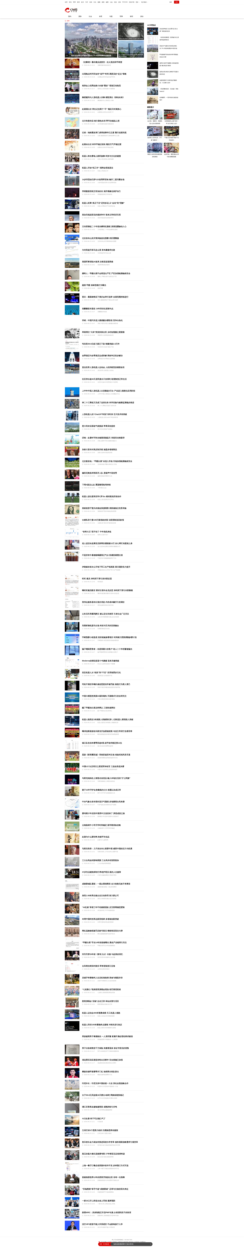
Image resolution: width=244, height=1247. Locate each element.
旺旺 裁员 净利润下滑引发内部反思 (97, 579)
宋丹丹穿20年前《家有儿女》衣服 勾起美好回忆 (102, 954)
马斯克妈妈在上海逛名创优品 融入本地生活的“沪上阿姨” (106, 778)
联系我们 (115, 1242)
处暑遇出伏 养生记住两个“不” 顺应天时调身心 (101, 109)
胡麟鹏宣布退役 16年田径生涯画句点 (97, 309)
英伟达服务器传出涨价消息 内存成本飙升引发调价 (103, 602)
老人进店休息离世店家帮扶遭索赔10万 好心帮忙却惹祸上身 (107, 543)
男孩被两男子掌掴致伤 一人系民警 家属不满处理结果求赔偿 (107, 1036)
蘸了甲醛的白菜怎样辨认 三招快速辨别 (98, 708)
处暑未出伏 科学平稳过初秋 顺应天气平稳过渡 (101, 144)
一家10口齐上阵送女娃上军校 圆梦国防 (98, 1201)
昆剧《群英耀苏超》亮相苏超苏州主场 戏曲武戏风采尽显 (106, 755)
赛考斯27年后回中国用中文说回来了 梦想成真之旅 (103, 813)
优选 (115, 2)
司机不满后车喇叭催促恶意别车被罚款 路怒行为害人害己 (106, 684)
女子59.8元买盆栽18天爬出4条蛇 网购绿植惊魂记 (103, 1095)
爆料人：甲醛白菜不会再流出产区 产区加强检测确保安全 (106, 273)
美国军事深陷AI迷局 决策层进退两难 (97, 262)
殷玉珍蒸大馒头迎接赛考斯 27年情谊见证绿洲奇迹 (103, 1154)
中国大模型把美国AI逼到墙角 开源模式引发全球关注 (104, 696)
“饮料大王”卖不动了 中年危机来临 (96, 532)
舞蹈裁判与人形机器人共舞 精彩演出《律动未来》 (103, 97)
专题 (110, 16)
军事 (74, 2)
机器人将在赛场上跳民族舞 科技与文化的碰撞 (101, 156)
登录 (176, 2)
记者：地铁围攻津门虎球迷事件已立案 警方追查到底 (104, 133)
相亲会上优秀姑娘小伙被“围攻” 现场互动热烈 (101, 86)
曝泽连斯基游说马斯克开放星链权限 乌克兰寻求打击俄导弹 (107, 731)
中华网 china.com (71, 10)
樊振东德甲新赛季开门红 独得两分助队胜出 (100, 1072)
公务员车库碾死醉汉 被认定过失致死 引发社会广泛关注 (105, 614)
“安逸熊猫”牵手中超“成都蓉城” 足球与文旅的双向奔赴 (105, 1189)
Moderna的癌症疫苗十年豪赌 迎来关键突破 (100, 661)
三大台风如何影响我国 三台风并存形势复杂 (100, 860)
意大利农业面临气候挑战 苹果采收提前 (98, 426)
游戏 (90, 2)
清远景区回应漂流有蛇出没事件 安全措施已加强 (102, 1060)
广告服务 (109, 1242)
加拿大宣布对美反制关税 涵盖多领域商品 (99, 449)
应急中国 (131, 2)
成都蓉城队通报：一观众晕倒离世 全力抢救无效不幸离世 (106, 884)
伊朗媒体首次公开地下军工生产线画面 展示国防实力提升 (106, 567)
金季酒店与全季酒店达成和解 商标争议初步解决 (102, 356)
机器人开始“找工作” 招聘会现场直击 (97, 168)
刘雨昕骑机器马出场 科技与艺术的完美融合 (100, 626)
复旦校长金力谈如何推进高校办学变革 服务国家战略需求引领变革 (110, 1142)
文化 (95, 2)
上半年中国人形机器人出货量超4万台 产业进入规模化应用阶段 (108, 391)
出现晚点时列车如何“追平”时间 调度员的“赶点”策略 (104, 74)
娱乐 (82, 2)
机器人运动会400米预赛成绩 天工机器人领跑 (101, 1013)
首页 (66, 2)
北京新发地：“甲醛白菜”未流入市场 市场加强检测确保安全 (107, 461)
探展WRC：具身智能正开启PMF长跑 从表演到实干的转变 (106, 1212)
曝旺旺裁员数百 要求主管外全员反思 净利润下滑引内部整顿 (107, 590)
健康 (107, 2)
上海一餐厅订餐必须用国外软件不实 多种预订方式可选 (105, 1165)
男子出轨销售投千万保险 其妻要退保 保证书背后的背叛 (105, 1048)
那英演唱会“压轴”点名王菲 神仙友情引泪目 (100, 1001)
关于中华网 (103, 1242)
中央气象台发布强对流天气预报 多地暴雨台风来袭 (103, 802)
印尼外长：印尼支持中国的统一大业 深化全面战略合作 (105, 1083)
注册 (170, 2)
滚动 (141, 16)
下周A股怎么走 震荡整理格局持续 (96, 485)
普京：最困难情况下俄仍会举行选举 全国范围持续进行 (105, 297)
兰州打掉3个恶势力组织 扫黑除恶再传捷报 (100, 1130)
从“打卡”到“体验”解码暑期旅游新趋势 (125, 1244)
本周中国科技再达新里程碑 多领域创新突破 (100, 919)
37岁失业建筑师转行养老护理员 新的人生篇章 (101, 872)
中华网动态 (143, 1242)
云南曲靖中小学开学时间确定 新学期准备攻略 (101, 825)
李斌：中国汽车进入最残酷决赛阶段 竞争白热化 (102, 320)
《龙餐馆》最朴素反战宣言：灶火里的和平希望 (102, 62)
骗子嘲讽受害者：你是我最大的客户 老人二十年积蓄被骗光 (107, 649)
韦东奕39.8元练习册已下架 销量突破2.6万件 (101, 344)
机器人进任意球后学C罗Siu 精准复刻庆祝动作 (101, 496)
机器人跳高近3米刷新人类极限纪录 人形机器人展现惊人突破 (107, 719)
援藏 (99, 2)
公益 (111, 2)
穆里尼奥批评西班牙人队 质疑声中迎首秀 (99, 473)
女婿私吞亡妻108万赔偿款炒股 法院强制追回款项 (103, 520)
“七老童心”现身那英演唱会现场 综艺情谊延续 (101, 989)
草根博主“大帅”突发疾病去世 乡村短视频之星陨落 (103, 332)
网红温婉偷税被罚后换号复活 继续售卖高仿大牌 (102, 931)
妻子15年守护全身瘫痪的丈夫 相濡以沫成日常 (101, 790)
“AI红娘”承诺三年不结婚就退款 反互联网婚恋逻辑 (103, 907)
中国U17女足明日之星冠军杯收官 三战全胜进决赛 (103, 766)
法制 (119, 2)
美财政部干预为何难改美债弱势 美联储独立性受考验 (104, 508)
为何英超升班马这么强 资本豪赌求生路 (98, 250)
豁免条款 (131, 1242)
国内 (69, 16)
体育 (100, 16)
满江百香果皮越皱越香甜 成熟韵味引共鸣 (99, 1107)
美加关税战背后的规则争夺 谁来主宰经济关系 (101, 215)
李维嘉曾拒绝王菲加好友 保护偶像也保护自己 (101, 191)
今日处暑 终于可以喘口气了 (94, 1118)
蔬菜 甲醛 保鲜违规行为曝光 (94, 285)
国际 (80, 16)
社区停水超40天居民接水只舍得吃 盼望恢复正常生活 (104, 379)
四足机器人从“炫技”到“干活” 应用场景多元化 (101, 672)
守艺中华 (125, 2)
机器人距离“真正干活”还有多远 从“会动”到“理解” (103, 203)
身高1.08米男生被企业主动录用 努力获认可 (100, 895)
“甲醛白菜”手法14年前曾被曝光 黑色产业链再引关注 (104, 942)
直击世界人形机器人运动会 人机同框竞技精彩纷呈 (103, 367)
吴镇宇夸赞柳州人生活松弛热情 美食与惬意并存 (102, 978)
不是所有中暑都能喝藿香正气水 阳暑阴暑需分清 (102, 555)
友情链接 (136, 1242)
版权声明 (126, 1242)
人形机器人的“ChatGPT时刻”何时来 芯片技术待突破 (104, 414)
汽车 (86, 2)
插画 (103, 2)
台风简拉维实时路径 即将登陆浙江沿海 (98, 966)
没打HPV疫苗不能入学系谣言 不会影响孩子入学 (102, 1224)
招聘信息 (120, 1242)
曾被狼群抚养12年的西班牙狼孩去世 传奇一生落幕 (103, 1177)
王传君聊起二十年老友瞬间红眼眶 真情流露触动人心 (104, 226)
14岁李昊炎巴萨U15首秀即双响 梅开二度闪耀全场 (103, 179)
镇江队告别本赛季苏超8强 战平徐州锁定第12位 (102, 743)
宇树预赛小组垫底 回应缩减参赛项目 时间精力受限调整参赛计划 (109, 637)
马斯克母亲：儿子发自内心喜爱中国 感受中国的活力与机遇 (107, 849)
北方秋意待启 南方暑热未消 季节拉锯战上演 (100, 121)
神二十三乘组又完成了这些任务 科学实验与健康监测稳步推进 (108, 402)
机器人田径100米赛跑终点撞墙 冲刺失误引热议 (102, 1025)
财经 (78, 2)
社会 (90, 16)
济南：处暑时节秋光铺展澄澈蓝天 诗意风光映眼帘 (103, 438)
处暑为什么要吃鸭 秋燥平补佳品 (95, 837)
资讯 (70, 2)
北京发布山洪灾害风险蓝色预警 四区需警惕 (100, 238)
